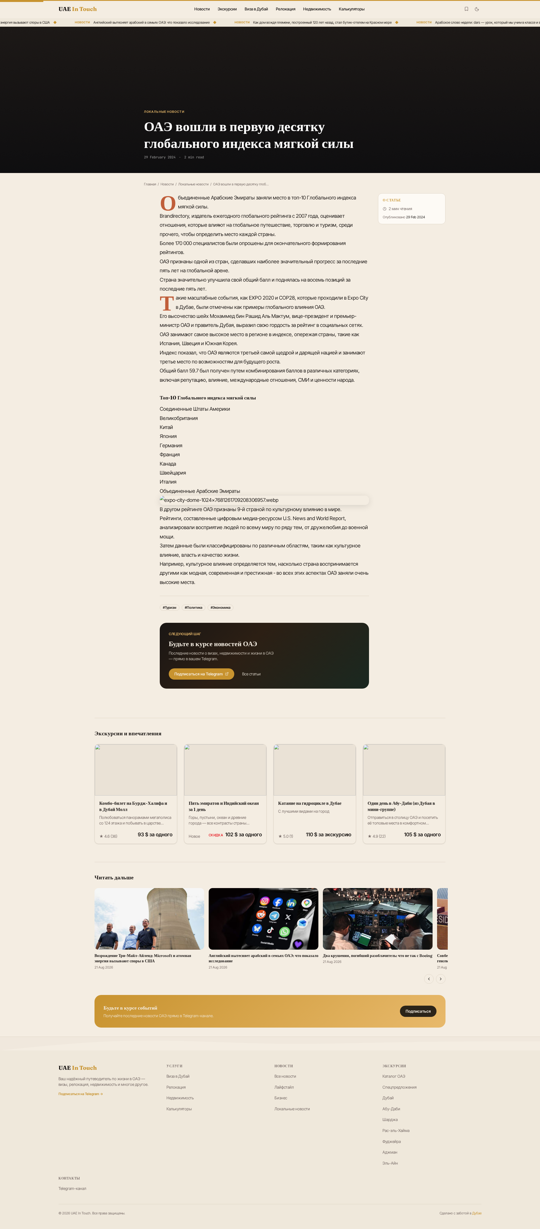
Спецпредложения (399, 1087)
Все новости (285, 1076)
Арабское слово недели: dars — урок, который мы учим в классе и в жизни (479, 22)
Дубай (388, 1097)
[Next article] (441, 979)
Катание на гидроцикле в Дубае (309, 803)
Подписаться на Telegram (198, 673)
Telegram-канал (72, 1188)
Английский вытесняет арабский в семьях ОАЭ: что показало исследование (138, 22)
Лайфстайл (284, 1087)
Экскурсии (227, 8)
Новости (202, 8)
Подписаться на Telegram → (80, 1094)
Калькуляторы (351, 8)
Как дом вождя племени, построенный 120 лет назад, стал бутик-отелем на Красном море (309, 22)
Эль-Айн (390, 1163)
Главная (150, 184)
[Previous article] (429, 979)
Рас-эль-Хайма (396, 1130)
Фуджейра (391, 1141)
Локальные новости (193, 184)
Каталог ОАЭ (393, 1076)
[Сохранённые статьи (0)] (466, 9)
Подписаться (418, 1011)
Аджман (389, 1152)
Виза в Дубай (256, 8)
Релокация (285, 8)
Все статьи (251, 673)
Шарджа (390, 1119)
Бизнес (280, 1097)
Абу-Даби (391, 1108)
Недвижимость (317, 8)
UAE (77, 1067)
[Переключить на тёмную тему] (477, 9)
